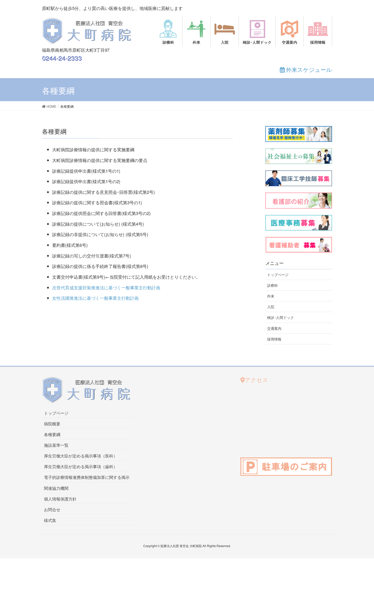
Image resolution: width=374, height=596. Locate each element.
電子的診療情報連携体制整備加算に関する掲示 (87, 477)
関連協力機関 (56, 488)
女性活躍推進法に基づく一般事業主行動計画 (95, 298)
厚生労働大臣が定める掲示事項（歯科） (80, 466)
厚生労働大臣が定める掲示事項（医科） (80, 456)
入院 (270, 306)
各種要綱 (52, 434)
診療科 (272, 285)
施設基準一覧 (56, 445)
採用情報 (274, 339)
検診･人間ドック (280, 317)
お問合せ (52, 509)
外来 (270, 296)
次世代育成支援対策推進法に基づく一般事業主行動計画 (106, 287)
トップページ (278, 274)
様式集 (50, 520)
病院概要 (52, 424)
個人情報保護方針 (60, 499)
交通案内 (274, 328)
